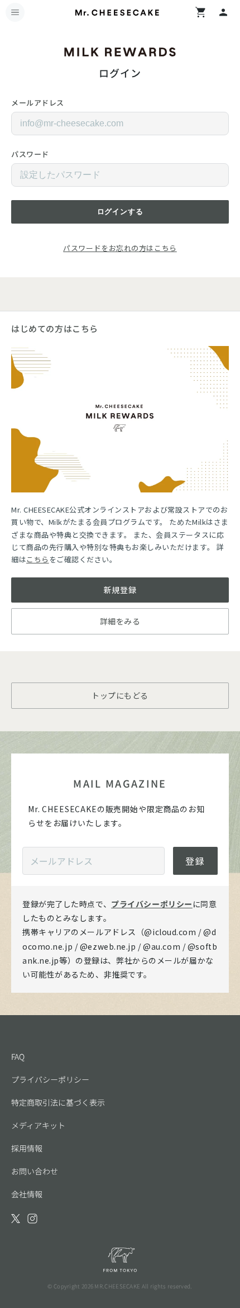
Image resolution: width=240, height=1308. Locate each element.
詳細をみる (120, 621)
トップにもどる (120, 695)
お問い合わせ (34, 1171)
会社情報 (26, 1194)
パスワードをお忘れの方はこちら (119, 248)
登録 (195, 861)
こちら (37, 559)
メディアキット (38, 1125)
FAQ (18, 1056)
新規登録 (120, 589)
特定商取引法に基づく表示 (58, 1102)
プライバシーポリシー (152, 903)
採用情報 (26, 1148)
